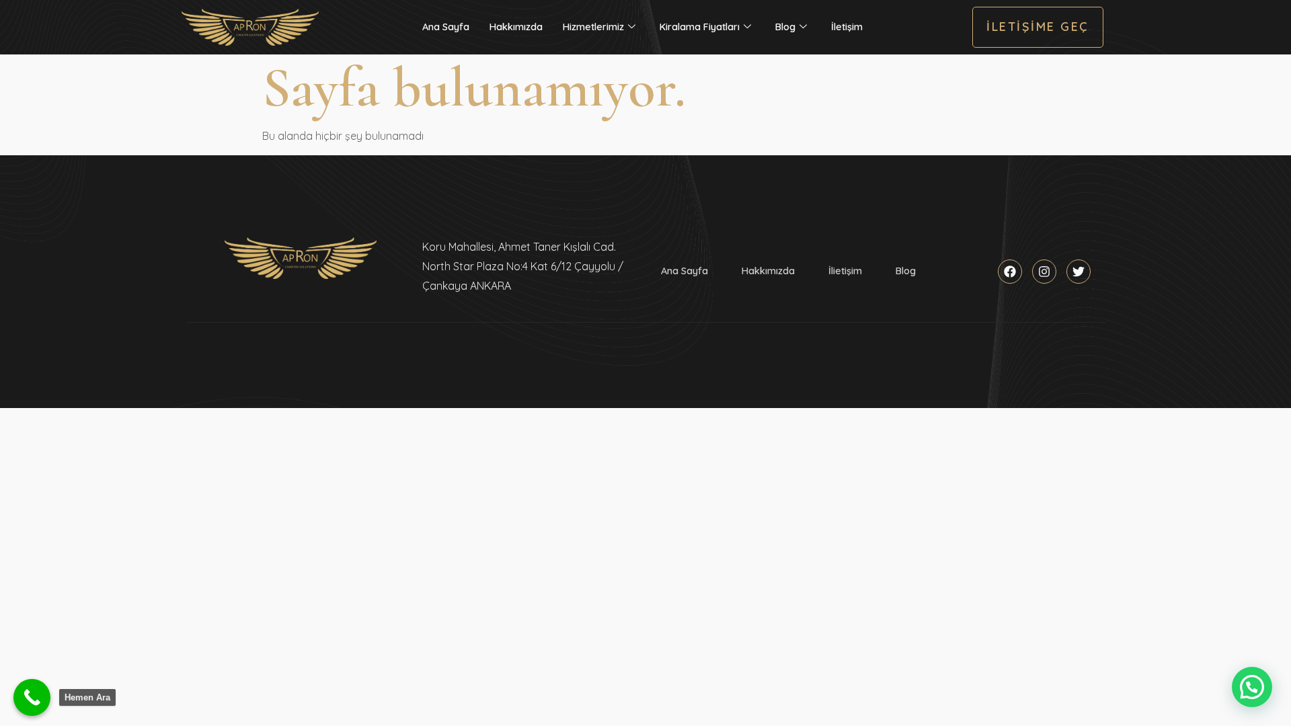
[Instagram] (1044, 271)
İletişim (847, 27)
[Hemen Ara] (31, 697)
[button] (1252, 687)
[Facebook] (1010, 271)
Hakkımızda (516, 27)
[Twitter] (1078, 271)
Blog (785, 27)
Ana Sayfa (445, 27)
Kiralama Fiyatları (700, 27)
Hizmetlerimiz (593, 27)
